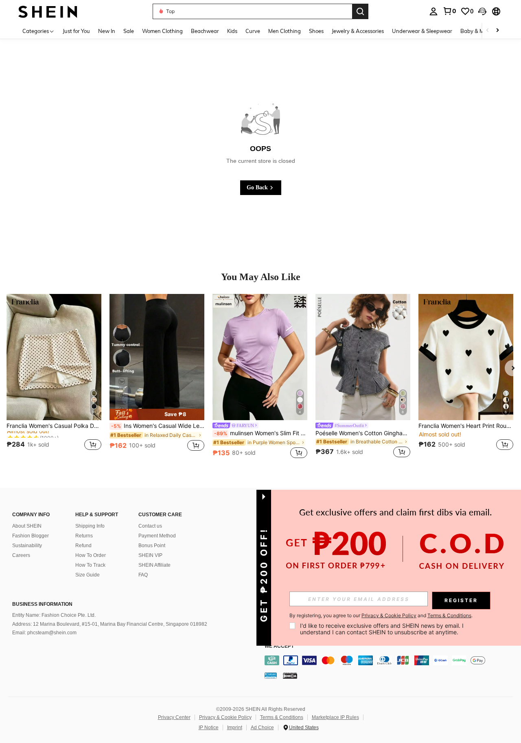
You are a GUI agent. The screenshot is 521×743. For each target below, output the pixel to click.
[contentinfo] (391, 660)
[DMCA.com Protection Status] (290, 675)
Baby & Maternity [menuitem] (481, 31)
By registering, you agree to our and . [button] (381, 615)
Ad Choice (262, 727)
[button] (482, 11)
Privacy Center (174, 717)
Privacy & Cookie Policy (225, 717)
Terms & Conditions (281, 717)
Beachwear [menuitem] (205, 31)
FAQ (143, 575)
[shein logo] (47, 11)
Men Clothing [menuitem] (284, 31)
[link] (449, 11)
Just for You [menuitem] (76, 31)
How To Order (90, 555)
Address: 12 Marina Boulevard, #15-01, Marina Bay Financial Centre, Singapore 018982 (109, 624)
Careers (21, 555)
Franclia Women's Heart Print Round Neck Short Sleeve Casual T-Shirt (465, 426)
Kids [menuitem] (232, 31)
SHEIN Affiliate (154, 565)
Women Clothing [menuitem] (162, 31)
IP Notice (209, 727)
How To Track (90, 565)
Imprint (234, 727)
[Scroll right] (497, 31)
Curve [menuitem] (252, 31)
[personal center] (433, 11)
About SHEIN (27, 526)
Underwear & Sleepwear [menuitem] (422, 31)
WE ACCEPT (279, 646)
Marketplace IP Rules (335, 717)
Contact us (150, 526)
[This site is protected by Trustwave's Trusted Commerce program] (271, 675)
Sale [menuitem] (128, 31)
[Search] (360, 11)
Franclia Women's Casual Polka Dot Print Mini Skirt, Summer (54, 426)
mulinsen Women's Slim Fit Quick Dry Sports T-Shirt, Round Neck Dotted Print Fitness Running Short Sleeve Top (260, 433)
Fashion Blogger (30, 536)
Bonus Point (151, 545)
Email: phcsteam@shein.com (44, 633)
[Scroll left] (487, 31)
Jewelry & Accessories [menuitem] (358, 31)
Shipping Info (90, 526)
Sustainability (27, 545)
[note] (156, 414)
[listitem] (54, 377)
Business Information (42, 604)
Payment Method (157, 536)
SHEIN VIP (150, 555)
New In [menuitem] (106, 31)
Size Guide (87, 575)
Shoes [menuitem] (316, 31)
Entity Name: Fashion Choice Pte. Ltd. (54, 615)
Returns (84, 536)
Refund (83, 545)
